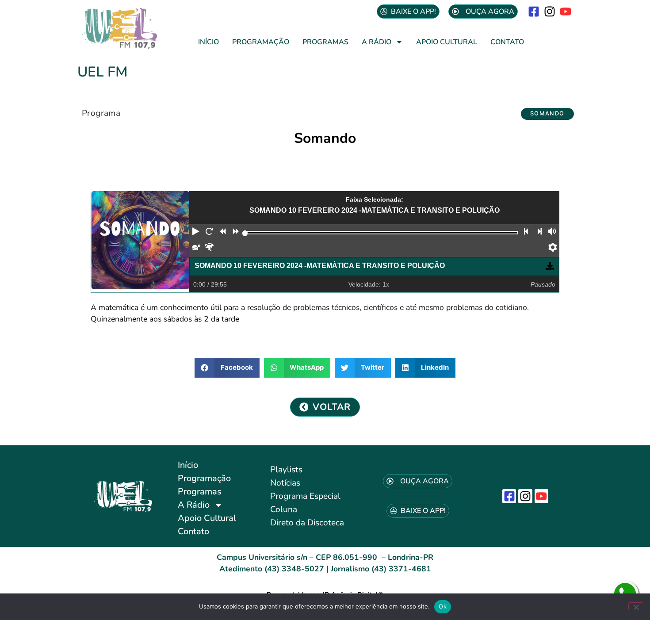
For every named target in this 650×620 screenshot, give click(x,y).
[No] (635, 606)
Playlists (286, 469)
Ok (443, 606)
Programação (260, 42)
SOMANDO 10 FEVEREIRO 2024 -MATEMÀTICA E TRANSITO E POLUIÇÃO (320, 265)
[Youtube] (566, 11)
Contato (507, 42)
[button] (547, 114)
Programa (101, 113)
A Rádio (376, 42)
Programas (325, 42)
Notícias (285, 483)
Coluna (283, 509)
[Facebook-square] (533, 11)
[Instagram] (550, 11)
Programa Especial (305, 496)
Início (208, 42)
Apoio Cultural (446, 42)
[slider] (245, 233)
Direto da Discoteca (307, 522)
